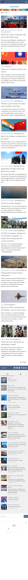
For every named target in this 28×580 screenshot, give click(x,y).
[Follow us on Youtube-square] (24, 368)
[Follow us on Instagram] (21, 368)
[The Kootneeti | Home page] (3, 2)
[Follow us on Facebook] (14, 368)
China (3, 66)
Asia (15, 475)
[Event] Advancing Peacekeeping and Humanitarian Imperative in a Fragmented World (17, 399)
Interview (10, 475)
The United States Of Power (14, 506)
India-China (4, 30)
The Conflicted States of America (15, 460)
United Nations (22, 442)
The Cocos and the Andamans (11, 203)
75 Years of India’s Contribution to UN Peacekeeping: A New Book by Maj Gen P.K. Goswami (17, 389)
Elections (14, 451)
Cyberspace (14, 466)
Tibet (9, 477)
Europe (15, 485)
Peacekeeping (15, 395)
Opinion (20, 30)
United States (15, 405)
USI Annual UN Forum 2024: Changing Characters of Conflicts (17, 445)
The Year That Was (12, 380)
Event (9, 395)
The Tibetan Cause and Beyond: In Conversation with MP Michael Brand (16, 480)
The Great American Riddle (14, 407)
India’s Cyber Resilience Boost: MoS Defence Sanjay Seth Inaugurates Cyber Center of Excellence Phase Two (17, 469)
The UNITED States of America (15, 453)
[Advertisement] (14, 551)
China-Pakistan (5, 270)
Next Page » (23, 362)
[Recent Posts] (7, 374)
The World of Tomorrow (13, 499)
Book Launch (11, 385)
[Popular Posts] (20, 374)
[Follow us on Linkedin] (19, 368)
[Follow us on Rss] (26, 368)
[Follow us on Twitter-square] (17, 368)
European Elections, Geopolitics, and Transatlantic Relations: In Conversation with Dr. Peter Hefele (17, 490)
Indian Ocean (13, 30)
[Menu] (26, 2)
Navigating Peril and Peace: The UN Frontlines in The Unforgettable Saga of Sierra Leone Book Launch (17, 436)
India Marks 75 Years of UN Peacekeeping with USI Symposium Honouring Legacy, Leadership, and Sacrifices (16, 425)
